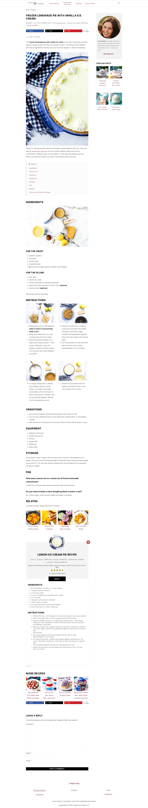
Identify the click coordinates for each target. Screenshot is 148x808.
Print (57, 579)
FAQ (30, 185)
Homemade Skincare (67, 3)
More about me (108, 53)
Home (28, 9)
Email (28, 761)
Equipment (33, 178)
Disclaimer (39, 794)
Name (29, 753)
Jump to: (33, 164)
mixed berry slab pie (39, 151)
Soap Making (54, 3)
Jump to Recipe (34, 37)
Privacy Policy (40, 790)
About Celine (90, 3)
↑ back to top (74, 783)
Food (108, 790)
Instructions (33, 171)
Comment (30, 724)
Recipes (79, 3)
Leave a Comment (32, 25)
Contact (74, 790)
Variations (32, 175)
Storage (32, 182)
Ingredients (33, 168)
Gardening (108, 794)
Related (32, 189)
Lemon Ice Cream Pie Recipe (39, 192)
